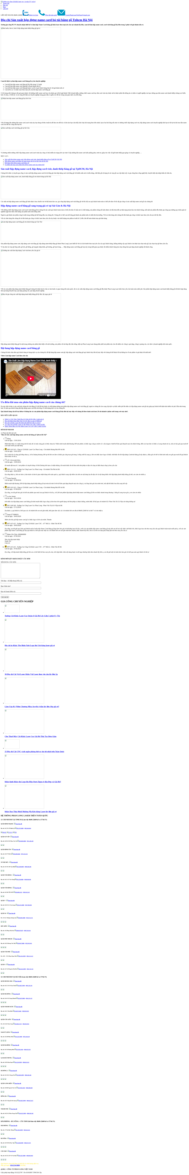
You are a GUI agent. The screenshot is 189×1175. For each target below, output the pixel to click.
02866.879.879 (19, 930)
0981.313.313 (30, 956)
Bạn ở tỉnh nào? (6, 586)
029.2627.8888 (21, 1155)
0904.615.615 (30, 1100)
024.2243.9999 (18, 1036)
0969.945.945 (25, 1011)
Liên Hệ (5, 9)
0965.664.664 (28, 828)
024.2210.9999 (18, 1062)
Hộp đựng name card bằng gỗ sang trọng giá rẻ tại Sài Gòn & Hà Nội (26, 161)
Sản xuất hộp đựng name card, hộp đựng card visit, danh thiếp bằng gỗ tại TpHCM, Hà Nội (33, 159)
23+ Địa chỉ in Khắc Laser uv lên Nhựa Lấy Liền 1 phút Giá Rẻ (25, 424)
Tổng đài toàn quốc (51, 15)
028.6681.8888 (21, 917)
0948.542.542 (26, 892)
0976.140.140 (26, 1036)
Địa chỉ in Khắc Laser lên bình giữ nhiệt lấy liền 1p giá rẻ (22, 423)
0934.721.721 (29, 917)
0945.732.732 (30, 969)
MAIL (4, 832)
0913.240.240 (30, 841)
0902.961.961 (26, 1024)
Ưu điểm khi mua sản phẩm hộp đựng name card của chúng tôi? (24, 165)
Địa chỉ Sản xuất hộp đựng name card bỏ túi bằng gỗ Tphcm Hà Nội (47, 20)
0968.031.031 (26, 1062)
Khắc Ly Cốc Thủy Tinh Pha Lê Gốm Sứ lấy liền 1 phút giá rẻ (24, 419)
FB (16, 832)
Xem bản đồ (18, 824)
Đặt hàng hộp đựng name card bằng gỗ (17, 163)
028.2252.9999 (22, 956)
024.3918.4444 (21, 1087)
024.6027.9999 (21, 985)
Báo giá (5, 5)
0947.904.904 (28, 905)
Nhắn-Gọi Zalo (33, 15)
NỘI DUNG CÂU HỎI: (8, 562)
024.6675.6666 (17, 1011)
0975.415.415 (24, 854)
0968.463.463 (30, 1113)
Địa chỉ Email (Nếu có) (8, 591)
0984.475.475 (27, 1142)
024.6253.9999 (22, 1113)
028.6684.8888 (22, 841)
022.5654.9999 (19, 1130)
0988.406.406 (28, 866)
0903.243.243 (29, 985)
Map (4, 7)
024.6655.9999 (22, 1100)
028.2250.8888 (19, 879)
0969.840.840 (29, 1087)
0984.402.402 (28, 1075)
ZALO (10, 832)
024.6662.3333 (18, 1024)
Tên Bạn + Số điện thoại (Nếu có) (11, 581)
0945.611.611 (27, 1130)
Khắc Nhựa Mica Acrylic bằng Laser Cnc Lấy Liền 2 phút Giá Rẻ (25, 426)
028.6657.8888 (20, 943)
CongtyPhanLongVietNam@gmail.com (77, 15)
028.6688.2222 (18, 892)
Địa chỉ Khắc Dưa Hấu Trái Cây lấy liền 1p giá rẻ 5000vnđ (23, 421)
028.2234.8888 (15, 1165)
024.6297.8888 (21, 998)
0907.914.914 (27, 930)
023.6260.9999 (19, 1142)
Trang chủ (6, 3)
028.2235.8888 (20, 828)
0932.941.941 (28, 943)
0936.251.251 (29, 998)
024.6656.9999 (20, 1075)
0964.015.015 (27, 1049)
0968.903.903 (29, 1155)
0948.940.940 (27, 879)
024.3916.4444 (19, 1049)
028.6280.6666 (16, 854)
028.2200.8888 (20, 866)
